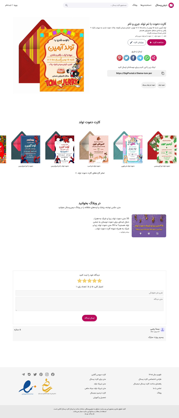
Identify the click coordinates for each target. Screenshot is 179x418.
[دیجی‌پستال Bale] (29, 374)
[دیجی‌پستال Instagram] (47, 374)
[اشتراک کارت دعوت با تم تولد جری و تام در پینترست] (120, 58)
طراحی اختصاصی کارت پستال (150, 379)
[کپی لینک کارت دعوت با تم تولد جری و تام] (163, 73)
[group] (162, 148)
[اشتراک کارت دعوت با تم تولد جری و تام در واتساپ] (147, 58)
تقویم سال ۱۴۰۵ (155, 374)
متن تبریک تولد (100, 383)
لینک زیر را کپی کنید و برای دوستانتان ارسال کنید (136, 67)
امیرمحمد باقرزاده (152, 33)
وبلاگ (159, 393)
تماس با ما (157, 388)
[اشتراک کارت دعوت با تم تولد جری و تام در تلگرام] (140, 58)
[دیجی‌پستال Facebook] (53, 374)
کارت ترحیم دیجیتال (98, 393)
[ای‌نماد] (27, 387)
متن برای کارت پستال (98, 379)
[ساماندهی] (47, 387)
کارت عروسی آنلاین (98, 374)
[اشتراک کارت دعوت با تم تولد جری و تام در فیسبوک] (133, 58)
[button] (3, 149)
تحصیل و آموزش (99, 397)
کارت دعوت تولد (89, 122)
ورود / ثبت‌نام (11, 5)
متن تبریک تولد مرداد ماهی (95, 388)
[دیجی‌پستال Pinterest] (41, 374)
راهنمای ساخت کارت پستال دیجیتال (147, 383)
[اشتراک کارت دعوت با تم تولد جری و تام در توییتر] (126, 58)
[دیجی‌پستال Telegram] (23, 374)
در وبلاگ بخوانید (90, 203)
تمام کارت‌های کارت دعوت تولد (91, 173)
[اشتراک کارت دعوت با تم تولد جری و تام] (154, 58)
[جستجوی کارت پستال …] (66, 5)
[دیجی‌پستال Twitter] (35, 374)
